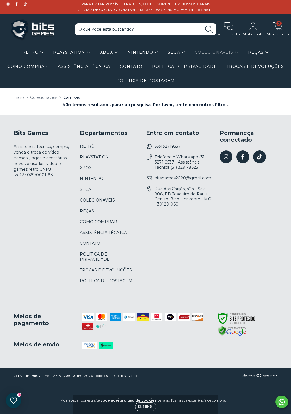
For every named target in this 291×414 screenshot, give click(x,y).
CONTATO (131, 66)
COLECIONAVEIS (215, 52)
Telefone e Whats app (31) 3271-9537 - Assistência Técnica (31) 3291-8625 (180, 162)
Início (18, 97)
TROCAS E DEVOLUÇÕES (255, 66)
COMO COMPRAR (27, 66)
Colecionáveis (43, 97)
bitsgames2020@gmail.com (183, 178)
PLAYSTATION (70, 52)
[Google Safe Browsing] (232, 335)
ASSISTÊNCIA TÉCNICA (84, 66)
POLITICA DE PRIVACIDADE (184, 66)
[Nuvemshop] (259, 376)
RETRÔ (31, 52)
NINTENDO (141, 52)
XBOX (107, 52)
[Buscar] (209, 29)
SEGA (175, 52)
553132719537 (168, 146)
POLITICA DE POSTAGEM (146, 80)
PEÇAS (256, 52)
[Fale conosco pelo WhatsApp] (281, 402)
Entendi (146, 407)
